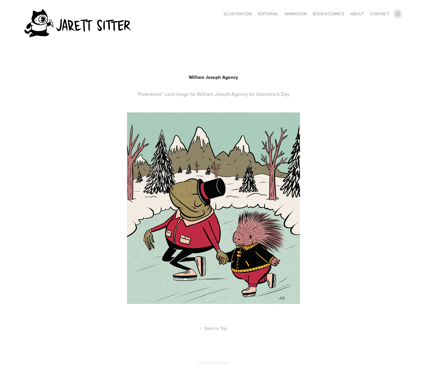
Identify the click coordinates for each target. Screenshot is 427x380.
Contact (379, 14)
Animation (295, 14)
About (357, 14)
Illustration (238, 14)
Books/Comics (328, 14)
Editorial (268, 14)
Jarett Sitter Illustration (213, 362)
